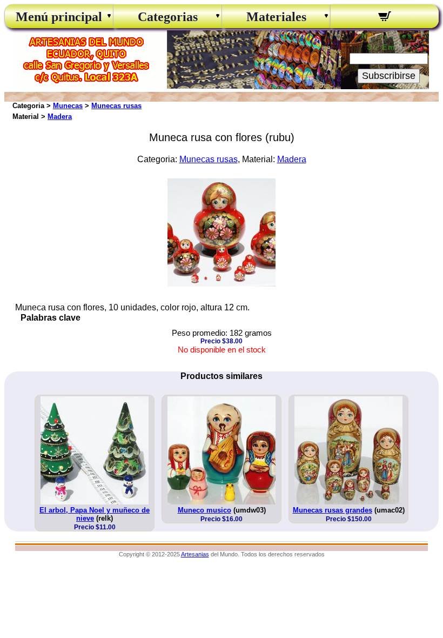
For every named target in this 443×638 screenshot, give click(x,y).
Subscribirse (388, 75)
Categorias (168, 17)
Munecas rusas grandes (332, 510)
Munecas (68, 106)
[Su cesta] (384, 18)
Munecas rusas (116, 106)
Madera (60, 116)
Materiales (276, 17)
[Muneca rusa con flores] (221, 283)
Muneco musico (204, 510)
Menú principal (59, 17)
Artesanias (195, 554)
